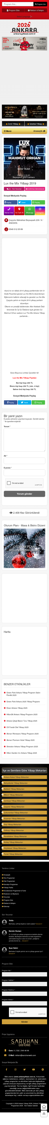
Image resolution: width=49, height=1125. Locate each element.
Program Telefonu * (8, 990)
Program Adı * (6, 970)
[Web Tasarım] (24, 1042)
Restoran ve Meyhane (11, 894)
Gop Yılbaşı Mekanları (12, 824)
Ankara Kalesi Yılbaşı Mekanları (16, 777)
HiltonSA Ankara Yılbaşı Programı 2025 (22, 714)
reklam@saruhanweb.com (22, 1055)
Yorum (7, 426)
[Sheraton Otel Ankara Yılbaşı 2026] (24, 43)
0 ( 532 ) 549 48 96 (19, 1050)
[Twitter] (24, 1069)
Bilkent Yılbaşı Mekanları (13, 795)
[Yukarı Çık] (44, 1114)
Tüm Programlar (9, 878)
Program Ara (41, 4)
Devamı (39, 924)
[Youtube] (33, 1069)
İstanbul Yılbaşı (36, 123)
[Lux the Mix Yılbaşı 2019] (24, 158)
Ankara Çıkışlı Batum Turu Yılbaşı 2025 (22, 721)
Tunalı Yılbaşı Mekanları (13, 854)
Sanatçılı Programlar (10, 884)
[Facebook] (6, 1069)
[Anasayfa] (44, 1107)
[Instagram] (15, 1069)
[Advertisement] (24, 77)
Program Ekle (14, 10)
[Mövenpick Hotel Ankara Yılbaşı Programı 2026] (24, 111)
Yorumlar (6, 897)
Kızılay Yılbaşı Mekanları (13, 842)
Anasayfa (38, 130)
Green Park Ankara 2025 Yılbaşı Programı (23, 701)
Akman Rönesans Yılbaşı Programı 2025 (23, 733)
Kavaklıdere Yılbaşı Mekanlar (15, 836)
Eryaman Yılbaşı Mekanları (14, 818)
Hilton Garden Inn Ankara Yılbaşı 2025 (22, 753)
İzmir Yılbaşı (13, 123)
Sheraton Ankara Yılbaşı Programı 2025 (22, 746)
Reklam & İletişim (37, 10)
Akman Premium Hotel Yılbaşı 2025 (21, 740)
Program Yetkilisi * (8, 980)
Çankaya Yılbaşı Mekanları (14, 800)
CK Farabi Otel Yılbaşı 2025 (18, 727)
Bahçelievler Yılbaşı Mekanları (16, 783)
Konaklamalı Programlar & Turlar (14, 891)
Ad (5, 455)
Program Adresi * (8, 999)
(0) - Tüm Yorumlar (15, 189)
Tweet (23, 202)
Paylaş (8, 202)
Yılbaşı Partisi (8, 887)
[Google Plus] (42, 1069)
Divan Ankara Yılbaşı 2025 (17, 708)
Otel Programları (9, 881)
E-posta (8, 467)
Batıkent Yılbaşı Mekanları (14, 789)
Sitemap (6, 906)
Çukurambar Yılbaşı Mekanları (16, 812)
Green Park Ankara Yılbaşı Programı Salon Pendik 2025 (23, 693)
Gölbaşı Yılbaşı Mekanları (14, 830)
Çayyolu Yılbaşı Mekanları (14, 806)
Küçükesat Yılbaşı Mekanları (15, 848)
